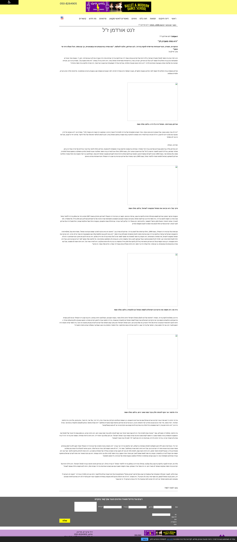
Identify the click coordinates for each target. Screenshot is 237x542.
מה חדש (92, 18)
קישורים (82, 18)
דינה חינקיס (164, 18)
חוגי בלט (143, 18)
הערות (100, 507)
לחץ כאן (170, 539)
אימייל (126, 507)
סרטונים (102, 18)
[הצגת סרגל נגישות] (9, 2)
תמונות (153, 18)
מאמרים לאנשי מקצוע (118, 18)
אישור (145, 539)
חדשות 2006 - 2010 (157, 25)
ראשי (174, 18)
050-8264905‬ (68, 3)
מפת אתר (137, 535)
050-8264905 (80, 534)
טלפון (151, 507)
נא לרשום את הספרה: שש (173, 519)
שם (176, 507)
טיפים (134, 18)
